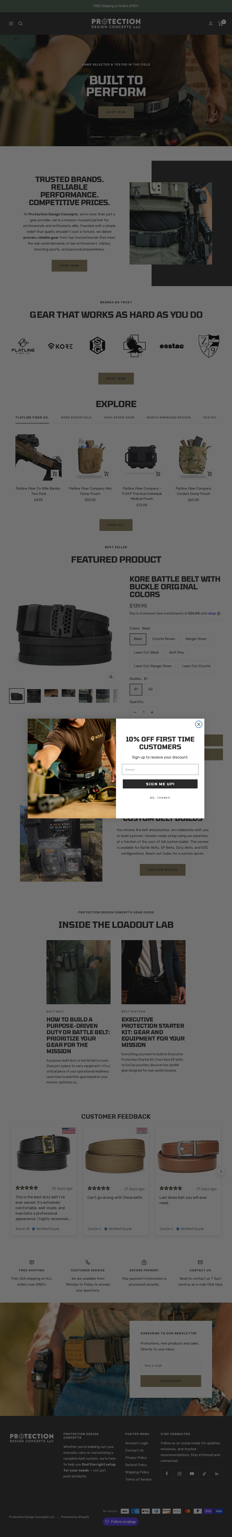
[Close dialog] (198, 724)
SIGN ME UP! (160, 784)
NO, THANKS (160, 797)
